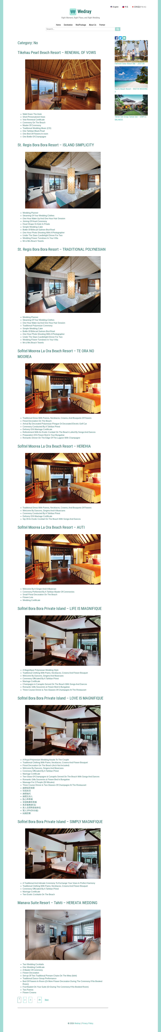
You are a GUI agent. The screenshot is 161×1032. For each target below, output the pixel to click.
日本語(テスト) (140, 7)
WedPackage (81, 25)
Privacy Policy (87, 1023)
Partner (102, 25)
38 (39, 1000)
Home (58, 25)
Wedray (84, 11)
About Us (92, 25)
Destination (68, 25)
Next (47, 1000)
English (115, 7)
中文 (126, 7)
